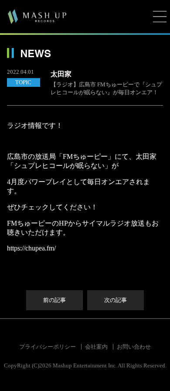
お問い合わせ (134, 346)
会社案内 (96, 346)
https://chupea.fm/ (31, 248)
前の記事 (54, 300)
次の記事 (115, 300)
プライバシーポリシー (47, 346)
